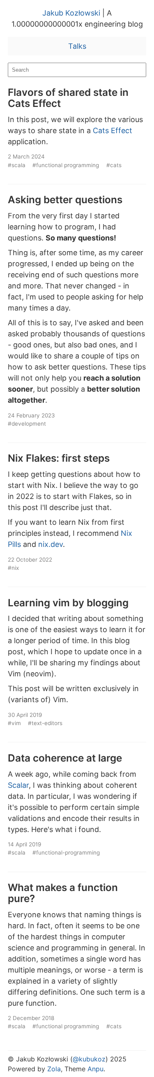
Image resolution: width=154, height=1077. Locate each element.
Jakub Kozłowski (71, 13)
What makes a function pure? (63, 893)
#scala (16, 165)
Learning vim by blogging (68, 602)
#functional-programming (66, 852)
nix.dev (50, 544)
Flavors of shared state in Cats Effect (68, 97)
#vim (14, 723)
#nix (13, 568)
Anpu (95, 1069)
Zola (54, 1069)
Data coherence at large (65, 758)
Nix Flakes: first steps (59, 458)
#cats (114, 165)
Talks (77, 46)
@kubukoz (89, 1059)
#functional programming (65, 165)
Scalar (18, 785)
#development (27, 423)
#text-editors (45, 723)
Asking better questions (65, 199)
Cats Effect (112, 130)
